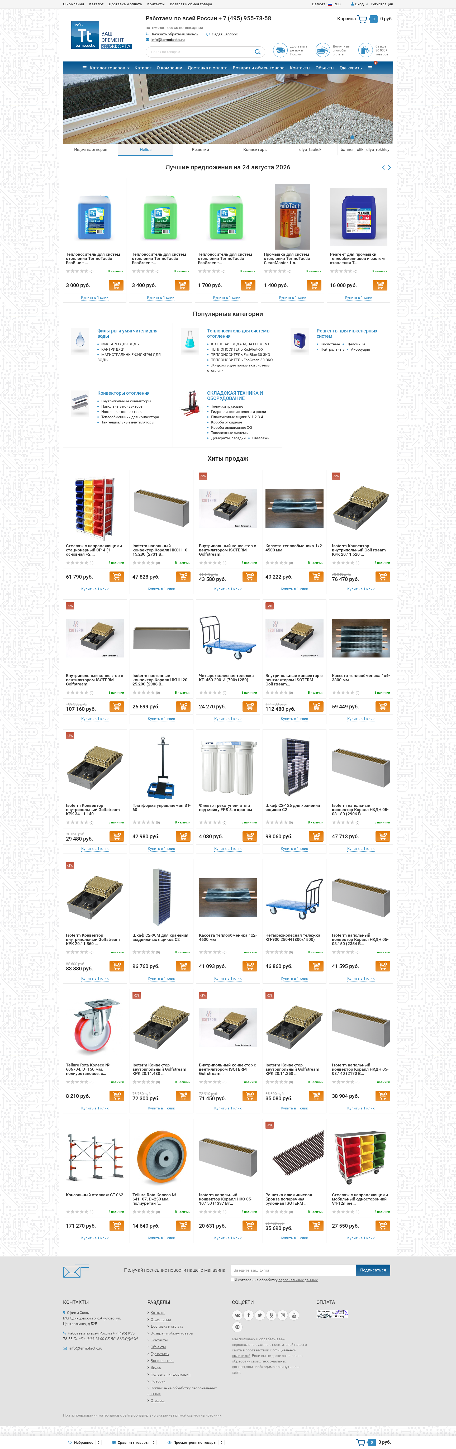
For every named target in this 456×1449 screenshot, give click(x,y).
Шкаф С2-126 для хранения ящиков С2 (292, 807)
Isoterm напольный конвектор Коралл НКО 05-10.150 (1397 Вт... (225, 1199)
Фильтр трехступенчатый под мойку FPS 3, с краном (225, 807)
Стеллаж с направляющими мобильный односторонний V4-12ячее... (360, 1199)
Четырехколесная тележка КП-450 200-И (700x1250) (226, 677)
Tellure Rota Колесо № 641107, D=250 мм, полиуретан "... (154, 1199)
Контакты (156, 4)
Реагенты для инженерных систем (347, 333)
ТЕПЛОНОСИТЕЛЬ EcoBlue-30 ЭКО (240, 354)
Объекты (325, 67)
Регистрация (382, 4)
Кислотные (330, 344)
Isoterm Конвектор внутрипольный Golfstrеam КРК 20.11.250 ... (292, 1069)
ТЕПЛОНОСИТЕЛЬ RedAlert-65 (237, 349)
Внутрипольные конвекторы (126, 401)
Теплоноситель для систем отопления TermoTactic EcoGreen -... (159, 258)
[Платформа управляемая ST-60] (161, 767)
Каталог (96, 4)
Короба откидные (226, 422)
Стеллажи (260, 438)
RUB (326, 4)
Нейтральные (332, 349)
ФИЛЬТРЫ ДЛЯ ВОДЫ (120, 344)
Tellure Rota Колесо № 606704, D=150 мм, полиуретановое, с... (88, 1069)
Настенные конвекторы (121, 411)
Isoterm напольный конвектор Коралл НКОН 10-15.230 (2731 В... (160, 550)
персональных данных (298, 1280)
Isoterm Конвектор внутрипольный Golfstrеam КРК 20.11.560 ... (93, 939)
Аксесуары (360, 349)
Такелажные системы (230, 433)
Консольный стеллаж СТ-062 (94, 1194)
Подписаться (373, 1269)
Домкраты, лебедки (228, 438)
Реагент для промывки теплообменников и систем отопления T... (357, 258)
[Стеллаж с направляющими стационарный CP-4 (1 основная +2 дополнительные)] (95, 508)
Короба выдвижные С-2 (231, 427)
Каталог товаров (107, 67)
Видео (156, 1367)
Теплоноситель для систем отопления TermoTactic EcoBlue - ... (93, 258)
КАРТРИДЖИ (113, 349)
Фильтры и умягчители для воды (127, 333)
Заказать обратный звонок (174, 34)
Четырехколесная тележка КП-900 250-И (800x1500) (292, 937)
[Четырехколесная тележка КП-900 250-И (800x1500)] (294, 897)
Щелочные (355, 344)
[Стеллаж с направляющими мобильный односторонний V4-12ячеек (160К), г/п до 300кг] (361, 1157)
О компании (73, 4)
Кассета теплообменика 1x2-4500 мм (294, 547)
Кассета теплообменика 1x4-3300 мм (361, 677)
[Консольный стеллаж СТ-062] (95, 1157)
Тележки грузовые (227, 406)
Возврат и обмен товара (191, 4)
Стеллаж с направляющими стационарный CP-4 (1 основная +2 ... (94, 550)
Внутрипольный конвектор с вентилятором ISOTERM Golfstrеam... (227, 550)
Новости (158, 1381)
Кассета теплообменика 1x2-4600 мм (228, 937)
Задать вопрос (225, 34)
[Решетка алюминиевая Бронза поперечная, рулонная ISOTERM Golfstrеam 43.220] (294, 1157)
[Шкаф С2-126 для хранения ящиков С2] (294, 767)
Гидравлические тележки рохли (238, 411)
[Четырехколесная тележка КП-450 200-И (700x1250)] (228, 637)
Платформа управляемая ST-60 (161, 807)
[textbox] (205, 52)
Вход (359, 4)
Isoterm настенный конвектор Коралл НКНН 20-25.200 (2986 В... (160, 680)
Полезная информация (171, 1374)
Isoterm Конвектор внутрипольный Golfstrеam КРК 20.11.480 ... (159, 1069)
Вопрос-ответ (162, 1361)
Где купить (351, 67)
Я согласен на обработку (276, 1280)
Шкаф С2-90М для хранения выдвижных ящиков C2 (160, 937)
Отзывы (158, 1400)
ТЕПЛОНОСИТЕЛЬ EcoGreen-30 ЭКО (242, 360)
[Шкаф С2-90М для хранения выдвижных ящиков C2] (161, 897)
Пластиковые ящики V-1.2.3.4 (237, 417)
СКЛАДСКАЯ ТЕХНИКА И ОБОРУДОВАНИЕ (235, 395)
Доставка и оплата (125, 4)
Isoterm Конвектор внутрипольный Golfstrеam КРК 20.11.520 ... (359, 550)
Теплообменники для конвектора (130, 417)
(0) (91, 271)
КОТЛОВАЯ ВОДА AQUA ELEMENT (240, 344)
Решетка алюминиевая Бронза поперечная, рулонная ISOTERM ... (288, 1199)
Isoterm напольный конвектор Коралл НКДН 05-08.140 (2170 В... (360, 1069)
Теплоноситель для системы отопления (238, 333)
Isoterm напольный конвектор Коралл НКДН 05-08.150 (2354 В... (360, 939)
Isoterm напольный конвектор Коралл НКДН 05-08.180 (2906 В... (360, 809)
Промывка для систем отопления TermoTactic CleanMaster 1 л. (287, 258)
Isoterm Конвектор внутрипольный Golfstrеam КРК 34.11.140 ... (93, 809)
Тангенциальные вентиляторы (127, 422)
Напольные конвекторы (122, 406)
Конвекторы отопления (123, 393)
